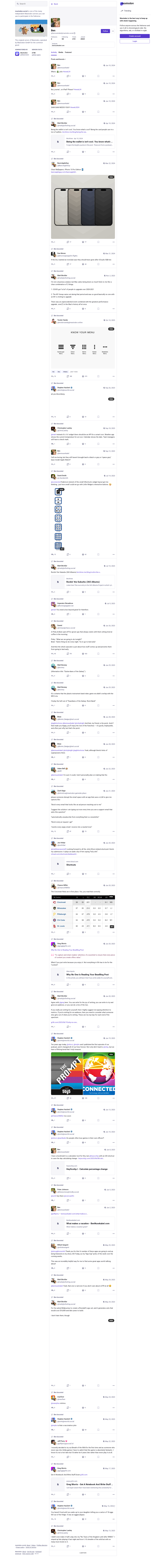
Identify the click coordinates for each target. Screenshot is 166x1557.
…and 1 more (73, 372)
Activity (54, 52)
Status (33, 1545)
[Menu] (113, 31)
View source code (28, 1554)
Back (56, 4)
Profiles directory (42, 1545)
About (28, 1545)
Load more (83, 1553)
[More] (113, 76)
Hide (111, 177)
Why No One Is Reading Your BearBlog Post (67, 950)
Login (135, 41)
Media (60, 52)
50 (63, 39)
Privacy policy (20, 1547)
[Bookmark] (98, 76)
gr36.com (83, 1475)
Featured (68, 52)
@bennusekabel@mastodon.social (62, 33)
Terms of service (31, 1547)
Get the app (30, 1551)
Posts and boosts (57, 59)
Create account (135, 36)
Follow (105, 31)
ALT (62, 549)
